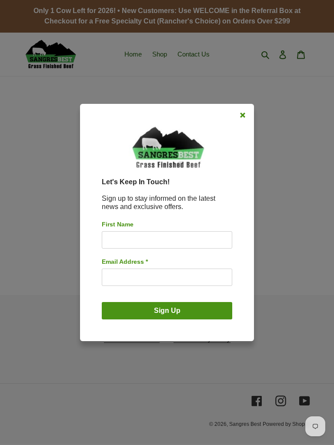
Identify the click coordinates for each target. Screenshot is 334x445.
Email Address (125, 261)
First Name (118, 224)
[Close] (242, 115)
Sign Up (167, 310)
